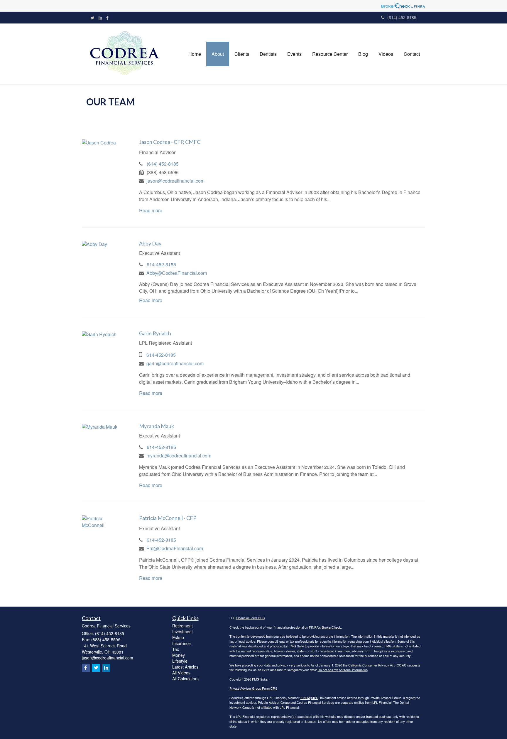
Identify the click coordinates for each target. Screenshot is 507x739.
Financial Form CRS (250, 617)
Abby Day (150, 243)
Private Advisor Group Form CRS (253, 688)
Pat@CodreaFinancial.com (174, 548)
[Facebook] (107, 18)
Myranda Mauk (156, 426)
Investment (182, 631)
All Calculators (185, 678)
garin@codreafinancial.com (175, 363)
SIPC (314, 697)
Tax (175, 649)
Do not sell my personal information (343, 669)
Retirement (182, 626)
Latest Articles (185, 667)
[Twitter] (92, 18)
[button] (217, 54)
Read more (150, 210)
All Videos (181, 673)
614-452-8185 (161, 264)
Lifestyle (179, 661)
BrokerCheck (331, 627)
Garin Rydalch (155, 333)
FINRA (305, 697)
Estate (178, 637)
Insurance (181, 643)
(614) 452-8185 (401, 17)
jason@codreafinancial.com (175, 180)
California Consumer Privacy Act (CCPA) (377, 665)
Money (178, 655)
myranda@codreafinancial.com (178, 455)
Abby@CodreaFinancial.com (176, 273)
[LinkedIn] (100, 18)
